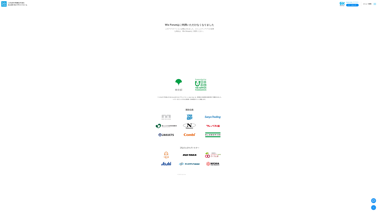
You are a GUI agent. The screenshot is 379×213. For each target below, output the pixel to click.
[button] (373, 200)
